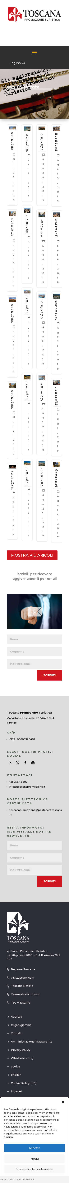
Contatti (16, 1033)
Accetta (34, 1148)
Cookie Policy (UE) (23, 1083)
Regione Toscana (23, 969)
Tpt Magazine (20, 1002)
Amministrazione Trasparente (31, 1041)
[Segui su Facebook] (25, 763)
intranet (16, 1091)
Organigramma (21, 1025)
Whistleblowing (22, 1058)
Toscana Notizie (22, 986)
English (15, 63)
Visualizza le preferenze (34, 1169)
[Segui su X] (18, 763)
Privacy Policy (20, 1050)
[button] (63, 1102)
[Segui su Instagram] (33, 763)
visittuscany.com (22, 977)
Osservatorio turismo (25, 994)
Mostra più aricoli (32, 555)
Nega (34, 1158)
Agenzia (16, 1016)
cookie (15, 1066)
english (16, 1074)
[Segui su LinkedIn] (10, 763)
